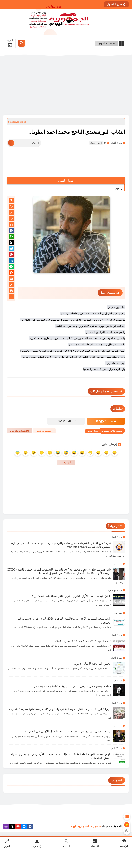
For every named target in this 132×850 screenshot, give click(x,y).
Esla (116, 189)
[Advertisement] (66, 85)
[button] (11, 231)
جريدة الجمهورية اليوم (84, 826)
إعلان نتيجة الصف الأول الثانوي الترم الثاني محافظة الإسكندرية (71, 596)
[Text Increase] (11, 207)
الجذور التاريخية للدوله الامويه (92, 663)
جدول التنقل (66, 180)
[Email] (11, 279)
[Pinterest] (11, 255)
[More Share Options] (11, 297)
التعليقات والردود (19, 430)
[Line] (11, 267)
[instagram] (6, 827)
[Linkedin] (11, 261)
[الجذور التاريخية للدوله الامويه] (119, 668)
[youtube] (18, 827)
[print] (11, 291)
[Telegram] (11, 249)
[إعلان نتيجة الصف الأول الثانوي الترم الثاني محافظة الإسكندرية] (119, 600)
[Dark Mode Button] (127, 830)
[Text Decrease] (11, 219)
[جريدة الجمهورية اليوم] (66, 19)
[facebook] (30, 827)
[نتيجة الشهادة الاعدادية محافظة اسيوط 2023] (119, 645)
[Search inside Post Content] (11, 201)
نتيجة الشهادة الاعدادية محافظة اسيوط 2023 (83, 641)
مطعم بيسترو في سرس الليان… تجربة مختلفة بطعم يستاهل (72, 686)
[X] (12, 827)
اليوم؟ (10, 40)
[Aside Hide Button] (126, 816)
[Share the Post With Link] (11, 225)
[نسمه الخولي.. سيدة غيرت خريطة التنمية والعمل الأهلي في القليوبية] (119, 736)
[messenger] (24, 827)
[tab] (106, 421)
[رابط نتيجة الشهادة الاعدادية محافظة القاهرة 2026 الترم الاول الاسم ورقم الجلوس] (119, 623)
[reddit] (11, 273)
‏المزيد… (66, 462)
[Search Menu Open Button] (21, 43)
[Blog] (11, 285)
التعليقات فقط (44, 430)
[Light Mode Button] (127, 824)
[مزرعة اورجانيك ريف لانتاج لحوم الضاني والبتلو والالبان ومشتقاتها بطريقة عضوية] (119, 713)
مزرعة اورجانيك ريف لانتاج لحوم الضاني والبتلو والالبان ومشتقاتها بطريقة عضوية (60, 709)
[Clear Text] (11, 143)
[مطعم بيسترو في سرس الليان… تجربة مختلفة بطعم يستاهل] (119, 690)
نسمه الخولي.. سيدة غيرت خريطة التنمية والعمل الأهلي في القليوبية (68, 731)
